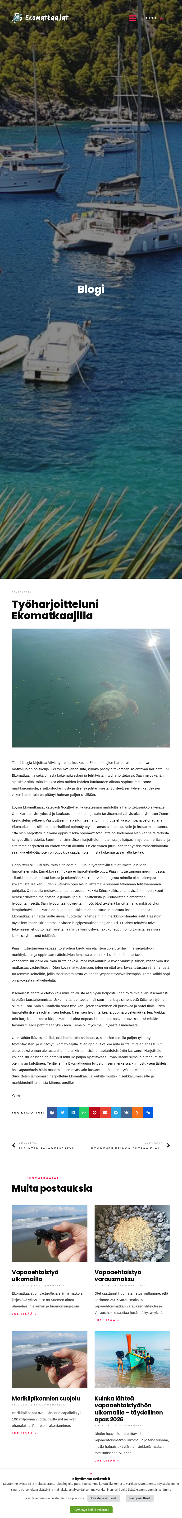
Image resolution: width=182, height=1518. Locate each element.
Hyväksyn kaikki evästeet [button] (91, 1510)
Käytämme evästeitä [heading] (91, 1479)
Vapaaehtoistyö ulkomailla (35, 1275)
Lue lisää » (24, 1313)
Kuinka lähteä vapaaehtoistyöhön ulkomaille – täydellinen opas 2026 (129, 1409)
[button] (132, 18)
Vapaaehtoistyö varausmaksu (118, 1275)
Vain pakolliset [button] (139, 1498)
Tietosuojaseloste (72, 1498)
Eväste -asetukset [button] (103, 1498)
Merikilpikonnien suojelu (46, 1398)
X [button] (91, 1474)
